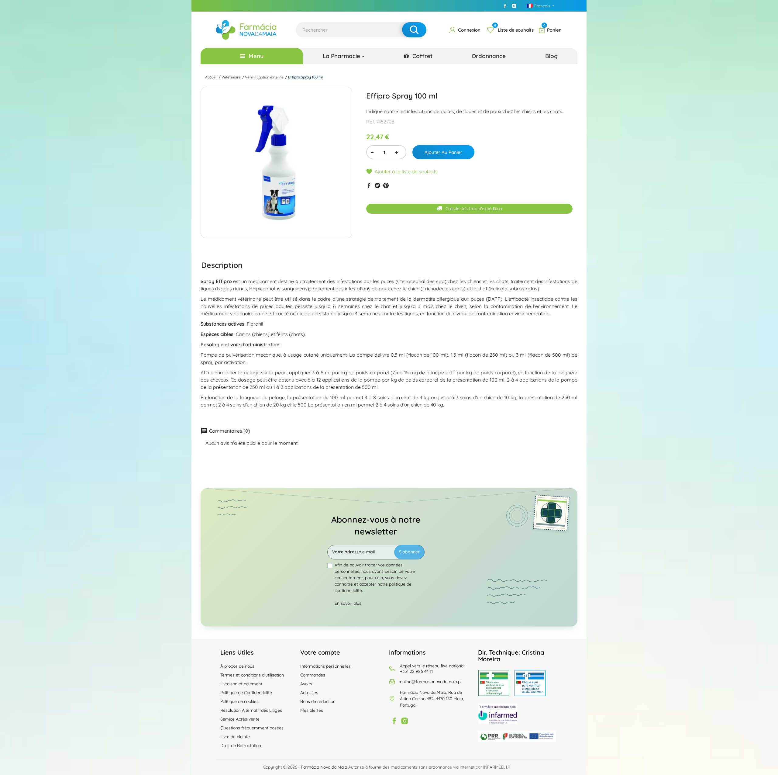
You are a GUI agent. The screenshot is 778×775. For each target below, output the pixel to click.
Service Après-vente (240, 719)
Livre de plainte (235, 736)
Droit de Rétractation (240, 745)
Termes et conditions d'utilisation (252, 675)
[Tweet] (377, 185)
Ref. (370, 122)
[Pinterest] (386, 185)
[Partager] (369, 185)
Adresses (309, 692)
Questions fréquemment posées (252, 728)
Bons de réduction (318, 701)
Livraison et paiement (241, 684)
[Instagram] (514, 6)
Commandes (312, 675)
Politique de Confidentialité (246, 692)
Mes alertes (311, 710)
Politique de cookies (239, 701)
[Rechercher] (414, 29)
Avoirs (306, 684)
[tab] (222, 264)
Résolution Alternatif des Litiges (251, 710)
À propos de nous (237, 666)
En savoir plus (348, 603)
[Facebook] (505, 6)
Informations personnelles (325, 666)
